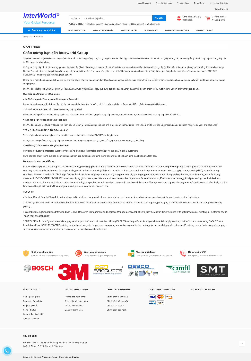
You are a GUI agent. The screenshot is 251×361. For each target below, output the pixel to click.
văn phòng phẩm (153, 24)
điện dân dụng (121, 24)
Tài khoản (188, 20)
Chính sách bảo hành (117, 310)
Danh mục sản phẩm (43, 30)
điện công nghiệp (107, 24)
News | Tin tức (199, 3)
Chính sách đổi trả (115, 305)
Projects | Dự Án (183, 3)
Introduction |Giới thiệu (219, 3)
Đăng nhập (187, 17)
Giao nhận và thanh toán (76, 301)
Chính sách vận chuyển (117, 301)
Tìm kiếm (159, 18)
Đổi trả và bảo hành (74, 305)
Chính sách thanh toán (117, 297)
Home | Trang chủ (144, 3)
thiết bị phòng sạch (91, 24)
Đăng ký (197, 17)
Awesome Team (49, 357)
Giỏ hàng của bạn (219, 17)
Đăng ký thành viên (74, 310)
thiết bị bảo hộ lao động (137, 24)
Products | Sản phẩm (164, 3)
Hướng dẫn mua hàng (75, 297)
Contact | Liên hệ (221, 9)
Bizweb (75, 357)
